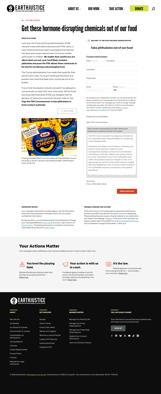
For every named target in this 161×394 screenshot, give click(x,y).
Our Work (93, 8)
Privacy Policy (27, 225)
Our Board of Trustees (18, 327)
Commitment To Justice (20, 331)
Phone (119, 87)
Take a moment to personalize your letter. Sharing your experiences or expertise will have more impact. (107, 129)
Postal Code (90, 78)
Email (88, 87)
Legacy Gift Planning (48, 339)
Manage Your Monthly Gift (79, 319)
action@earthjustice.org (129, 221)
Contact (13, 357)
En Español (14, 323)
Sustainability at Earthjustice (17, 336)
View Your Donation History (80, 342)
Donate (139, 8)
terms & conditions (100, 110)
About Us (73, 8)
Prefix (92, 61)
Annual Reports (16, 341)
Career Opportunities (18, 349)
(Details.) (109, 218)
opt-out (47, 222)
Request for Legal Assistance (17, 362)
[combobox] (115, 90)
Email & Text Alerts (47, 327)
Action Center (45, 323)
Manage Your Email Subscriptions (77, 324)
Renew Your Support (48, 331)
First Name (110, 61)
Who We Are (15, 319)
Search (153, 8)
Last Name (90, 69)
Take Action (116, 8)
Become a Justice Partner (50, 335)
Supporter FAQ (46, 347)
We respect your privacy (36, 374)
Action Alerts (33, 20)
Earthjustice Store (47, 343)
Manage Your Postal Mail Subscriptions (79, 331)
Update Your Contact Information (78, 337)
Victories (13, 345)
